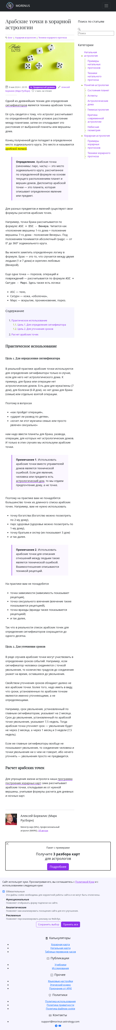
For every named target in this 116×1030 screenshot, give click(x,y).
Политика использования (60, 1001)
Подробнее (58, 867)
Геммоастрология (98, 109)
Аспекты (92, 95)
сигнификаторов (16, 105)
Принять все (70, 924)
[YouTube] (60, 1025)
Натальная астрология (91, 54)
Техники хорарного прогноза (52, 37)
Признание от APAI (60, 988)
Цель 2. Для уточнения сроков (35, 329)
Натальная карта (60, 948)
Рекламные (13, 915)
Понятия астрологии (96, 85)
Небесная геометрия (94, 128)
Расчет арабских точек (24, 334)
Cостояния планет (98, 90)
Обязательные (15, 891)
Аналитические (16, 907)
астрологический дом (30, 481)
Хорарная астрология (25, 37)
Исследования (60, 968)
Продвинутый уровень (44, 87)
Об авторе (43, 830)
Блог (10, 37)
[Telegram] (56, 1025)
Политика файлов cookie (60, 1008)
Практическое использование (29, 320)
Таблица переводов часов (60, 951)
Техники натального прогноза (95, 76)
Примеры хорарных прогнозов (94, 144)
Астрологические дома (98, 102)
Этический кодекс (60, 984)
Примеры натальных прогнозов (94, 64)
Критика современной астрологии (96, 118)
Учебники (60, 964)
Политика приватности (60, 1005)
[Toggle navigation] (106, 6)
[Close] (7, 844)
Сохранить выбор (48, 924)
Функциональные (17, 899)
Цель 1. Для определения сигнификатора (42, 324)
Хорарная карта (60, 944)
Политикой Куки (84, 881)
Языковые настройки (60, 981)
